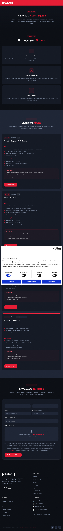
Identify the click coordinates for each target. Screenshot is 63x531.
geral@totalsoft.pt (11, 450)
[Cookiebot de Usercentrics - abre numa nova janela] (54, 248)
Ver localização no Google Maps (42, 514)
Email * (7, 410)
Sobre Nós (4, 506)
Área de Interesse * (10, 417)
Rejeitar (11, 281)
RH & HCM (35, 485)
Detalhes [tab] (31, 253)
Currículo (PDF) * (10, 425)
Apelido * (35, 402)
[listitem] (52, 527)
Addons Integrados (37, 493)
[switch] (24, 275)
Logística (35, 488)
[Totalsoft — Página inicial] (7, 3)
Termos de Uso (32, 527)
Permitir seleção (31, 281)
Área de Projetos (6, 504)
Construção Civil (37, 479)
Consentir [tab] (11, 253)
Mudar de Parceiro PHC (7, 501)
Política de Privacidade (7, 518)
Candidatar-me (10, 184)
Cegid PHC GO (36, 490)
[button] (31, 434)
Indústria (35, 482)
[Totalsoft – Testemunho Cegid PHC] (16, 488)
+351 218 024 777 (39, 503)
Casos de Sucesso (6, 509)
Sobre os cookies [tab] (52, 253)
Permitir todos (51, 281)
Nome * (6, 402)
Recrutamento (5, 512)
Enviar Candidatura (14, 455)
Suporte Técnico (6, 515)
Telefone (37, 410)
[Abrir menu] (60, 3)
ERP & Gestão (36, 476)
